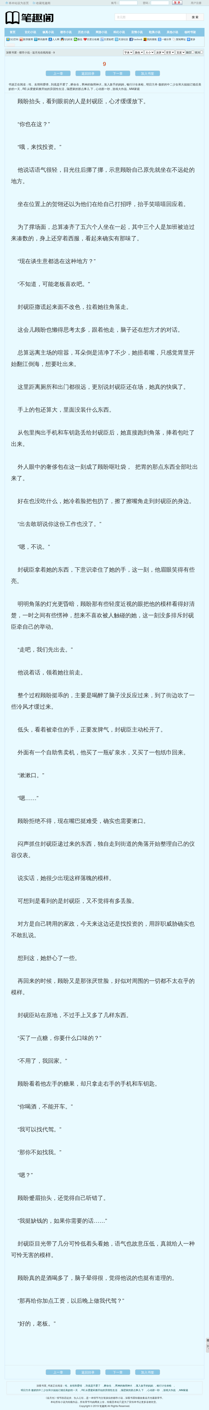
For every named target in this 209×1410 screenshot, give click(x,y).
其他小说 (172, 32)
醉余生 (75, 84)
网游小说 (101, 32)
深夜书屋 (30, 17)
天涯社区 (123, 39)
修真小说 (48, 32)
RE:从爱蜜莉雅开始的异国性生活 (43, 89)
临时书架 (190, 32)
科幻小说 (119, 32)
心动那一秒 (103, 89)
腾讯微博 (42, 39)
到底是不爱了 (59, 84)
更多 (192, 39)
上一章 (58, 73)
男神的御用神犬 (92, 84)
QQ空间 (14, 39)
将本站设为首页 (19, 3)
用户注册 (196, 3)
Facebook (137, 39)
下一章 (118, 73)
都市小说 (66, 32)
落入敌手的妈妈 (114, 84)
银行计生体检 (135, 84)
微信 (79, 39)
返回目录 (87, 73)
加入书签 (147, 73)
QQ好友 (68, 39)
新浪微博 (28, 39)
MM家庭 (134, 89)
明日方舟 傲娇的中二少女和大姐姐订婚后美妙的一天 (49, 1390)
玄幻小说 (30, 32)
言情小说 (137, 32)
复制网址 (181, 39)
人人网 (55, 39)
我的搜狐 (152, 39)
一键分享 (166, 39)
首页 (13, 32)
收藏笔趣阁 (43, 3)
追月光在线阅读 (41, 52)
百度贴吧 (109, 39)
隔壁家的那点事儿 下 (80, 89)
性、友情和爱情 (39, 84)
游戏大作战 (119, 89)
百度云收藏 (93, 39)
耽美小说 (154, 32)
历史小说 (83, 32)
